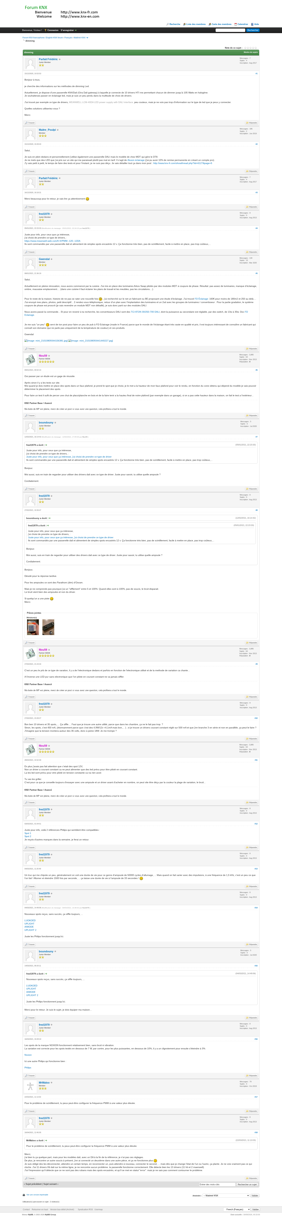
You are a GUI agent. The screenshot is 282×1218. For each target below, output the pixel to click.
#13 (256, 869)
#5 (257, 273)
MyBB (30, 1215)
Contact (26, 1209)
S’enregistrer (67, 30)
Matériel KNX (80, 38)
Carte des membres (221, 24)
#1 (257, 73)
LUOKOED (30, 920)
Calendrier (243, 24)
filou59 (84, 437)
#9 (257, 664)
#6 (257, 370)
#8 (257, 510)
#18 (256, 1132)
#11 (256, 760)
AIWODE (29, 926)
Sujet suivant (50, 1184)
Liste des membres (196, 24)
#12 (256, 824)
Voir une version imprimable (37, 1195)
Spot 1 (27, 833)
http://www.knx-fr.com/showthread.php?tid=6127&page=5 (182, 163)
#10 (256, 718)
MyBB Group (50, 1215)
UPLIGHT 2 (30, 930)
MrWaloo (44, 1082)
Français (68, 38)
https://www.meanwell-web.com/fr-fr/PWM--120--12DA (52, 241)
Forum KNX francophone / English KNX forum (43, 38)
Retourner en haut (40, 1209)
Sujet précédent (33, 1184)
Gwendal (44, 259)
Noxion (28, 1055)
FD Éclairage (201, 298)
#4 (257, 228)
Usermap (98, 1209)
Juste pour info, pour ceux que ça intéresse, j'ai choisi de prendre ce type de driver (69, 456)
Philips (27, 1067)
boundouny (46, 422)
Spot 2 (27, 836)
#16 (256, 1039)
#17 (256, 1097)
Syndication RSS (85, 1209)
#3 (257, 192)
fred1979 (44, 214)
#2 (257, 144)
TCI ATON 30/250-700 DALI (145, 311)
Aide (256, 24)
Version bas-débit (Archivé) (62, 1209)
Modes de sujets (251, 52)
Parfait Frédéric (48, 59)
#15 (256, 966)
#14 (256, 908)
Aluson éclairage (136, 160)
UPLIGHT (29, 923)
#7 (257, 437)
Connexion (52, 30)
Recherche (175, 24)
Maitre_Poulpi (47, 129)
